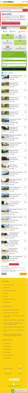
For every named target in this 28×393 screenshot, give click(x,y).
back (3, 28)
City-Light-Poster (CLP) (20, 48)
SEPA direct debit (7, 368)
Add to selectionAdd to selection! (10, 23)
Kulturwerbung (8, 349)
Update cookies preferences (14, 386)
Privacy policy (7, 302)
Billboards (8, 37)
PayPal (20, 373)
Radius (3, 60)
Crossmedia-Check (8, 355)
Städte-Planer (7, 352)
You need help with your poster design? (14, 320)
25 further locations (13, 264)
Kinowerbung (7, 343)
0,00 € (23, 2)
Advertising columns (7, 42)
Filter (6, 31)
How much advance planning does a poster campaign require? (13, 323)
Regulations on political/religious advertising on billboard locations (13, 334)
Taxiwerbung (7, 346)
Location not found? (8, 73)
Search (13, 31)
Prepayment (8, 373)
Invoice (20, 368)
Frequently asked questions (11, 310)
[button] (12, 379)
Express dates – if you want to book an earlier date (14, 316)
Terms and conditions (9, 299)
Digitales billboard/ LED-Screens (20, 37)
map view (23, 31)
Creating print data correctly (11, 313)
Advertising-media (9, 285)
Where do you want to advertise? (12, 7)
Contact (6, 293)
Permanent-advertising (10, 290)
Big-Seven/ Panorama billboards (7, 49)
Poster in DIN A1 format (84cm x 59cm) (14, 327)
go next (22, 28)
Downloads (7, 287)
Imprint (6, 296)
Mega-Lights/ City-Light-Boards (20, 43)
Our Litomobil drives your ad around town (13, 330)
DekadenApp (7, 358)
